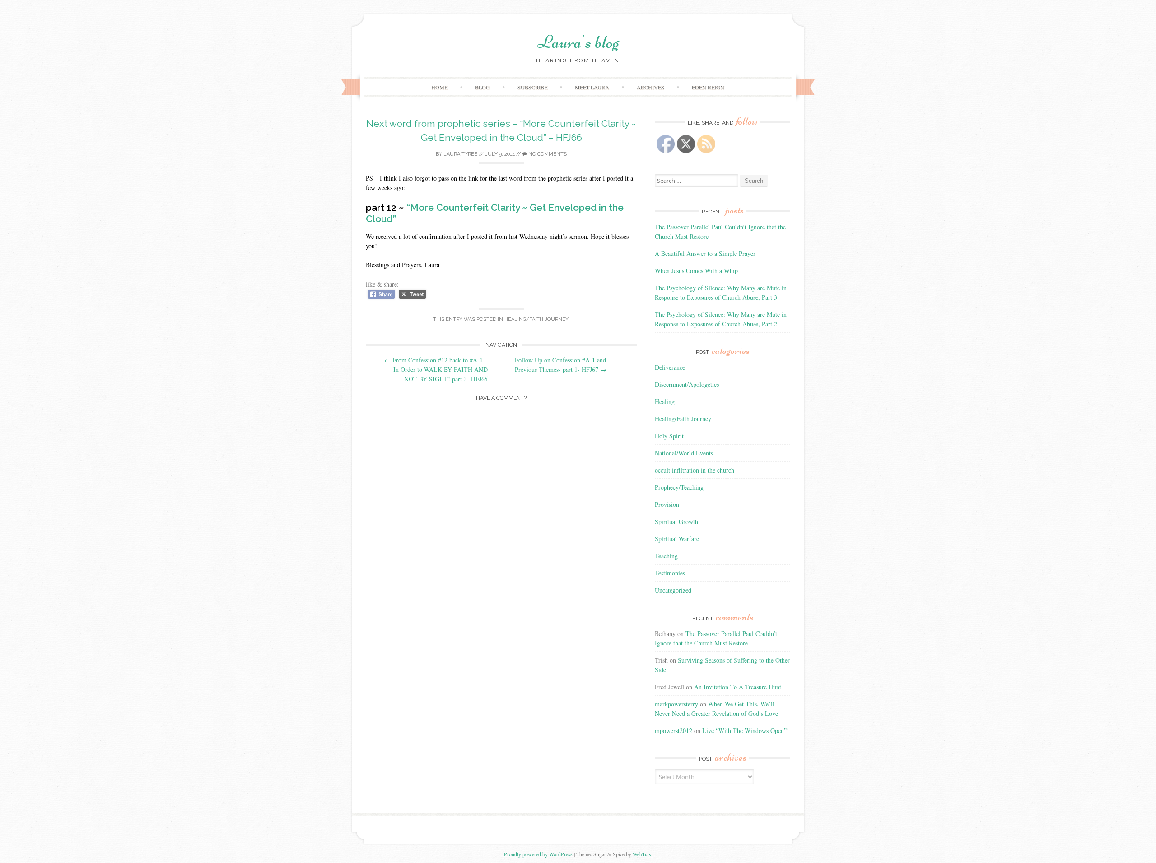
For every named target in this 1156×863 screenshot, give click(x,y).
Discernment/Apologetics (687, 384)
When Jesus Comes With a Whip (696, 270)
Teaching (666, 556)
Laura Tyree (460, 154)
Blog (482, 87)
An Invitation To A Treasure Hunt (737, 686)
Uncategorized (673, 590)
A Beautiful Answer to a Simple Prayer (705, 253)
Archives (650, 87)
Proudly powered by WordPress (538, 854)
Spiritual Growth (676, 521)
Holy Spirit (669, 436)
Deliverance (670, 367)
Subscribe (532, 87)
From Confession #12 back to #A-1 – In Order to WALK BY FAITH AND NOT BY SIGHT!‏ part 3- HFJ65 (436, 369)
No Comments (547, 154)
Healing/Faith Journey (536, 319)
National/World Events (684, 453)
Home (439, 87)
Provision (667, 504)
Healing (665, 401)
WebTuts (642, 854)
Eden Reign (708, 87)
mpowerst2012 (673, 730)
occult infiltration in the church (694, 470)
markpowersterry (676, 704)
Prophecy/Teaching (679, 487)
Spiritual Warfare (677, 538)
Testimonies (670, 573)
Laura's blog (578, 42)
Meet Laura (592, 87)
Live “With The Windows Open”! (745, 730)
